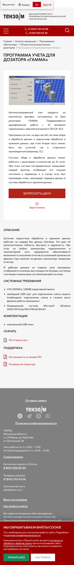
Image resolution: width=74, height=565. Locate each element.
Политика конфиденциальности (36, 423)
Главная (7, 41)
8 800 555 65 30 (38, 32)
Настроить (43, 557)
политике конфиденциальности (22, 535)
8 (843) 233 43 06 (38, 28)
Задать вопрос (37, 207)
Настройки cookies (15, 506)
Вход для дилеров (15, 499)
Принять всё (16, 557)
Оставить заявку (36, 400)
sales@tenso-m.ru (13, 489)
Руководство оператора (22, 364)
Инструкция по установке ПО (25, 356)
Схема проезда (13, 456)
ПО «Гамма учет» (18, 340)
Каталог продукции (25, 41)
